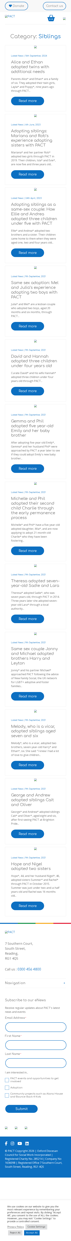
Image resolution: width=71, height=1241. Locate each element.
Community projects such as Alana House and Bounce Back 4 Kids (36, 1095)
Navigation (15, 983)
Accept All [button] (32, 1233)
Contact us (54, 6)
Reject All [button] (15, 1233)
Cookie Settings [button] (36, 1227)
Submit (21, 1109)
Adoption (16, 1087)
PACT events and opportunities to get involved (34, 1080)
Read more (28, 101)
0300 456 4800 (29, 969)
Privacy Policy (15, 1227)
